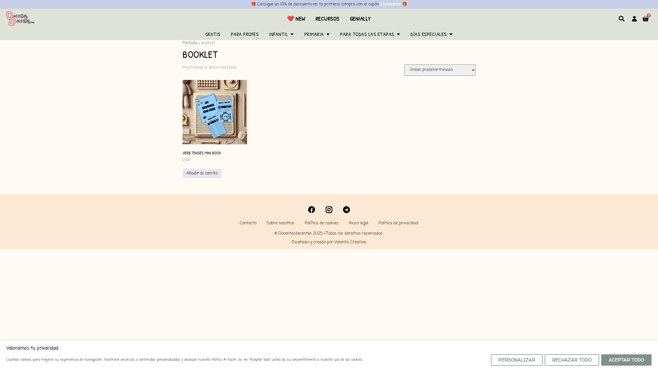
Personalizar (516, 360)
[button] (621, 18)
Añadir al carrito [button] (202, 173)
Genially (360, 18)
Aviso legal (358, 223)
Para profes (245, 34)
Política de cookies (322, 223)
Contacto (248, 223)
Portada (189, 43)
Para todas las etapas (367, 34)
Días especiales (428, 34)
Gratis (213, 34)
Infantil (278, 34)
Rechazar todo (572, 360)
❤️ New (296, 18)
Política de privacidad (398, 223)
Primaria (314, 34)
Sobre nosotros (281, 223)
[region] (329, 355)
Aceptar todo (626, 360)
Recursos (328, 18)
